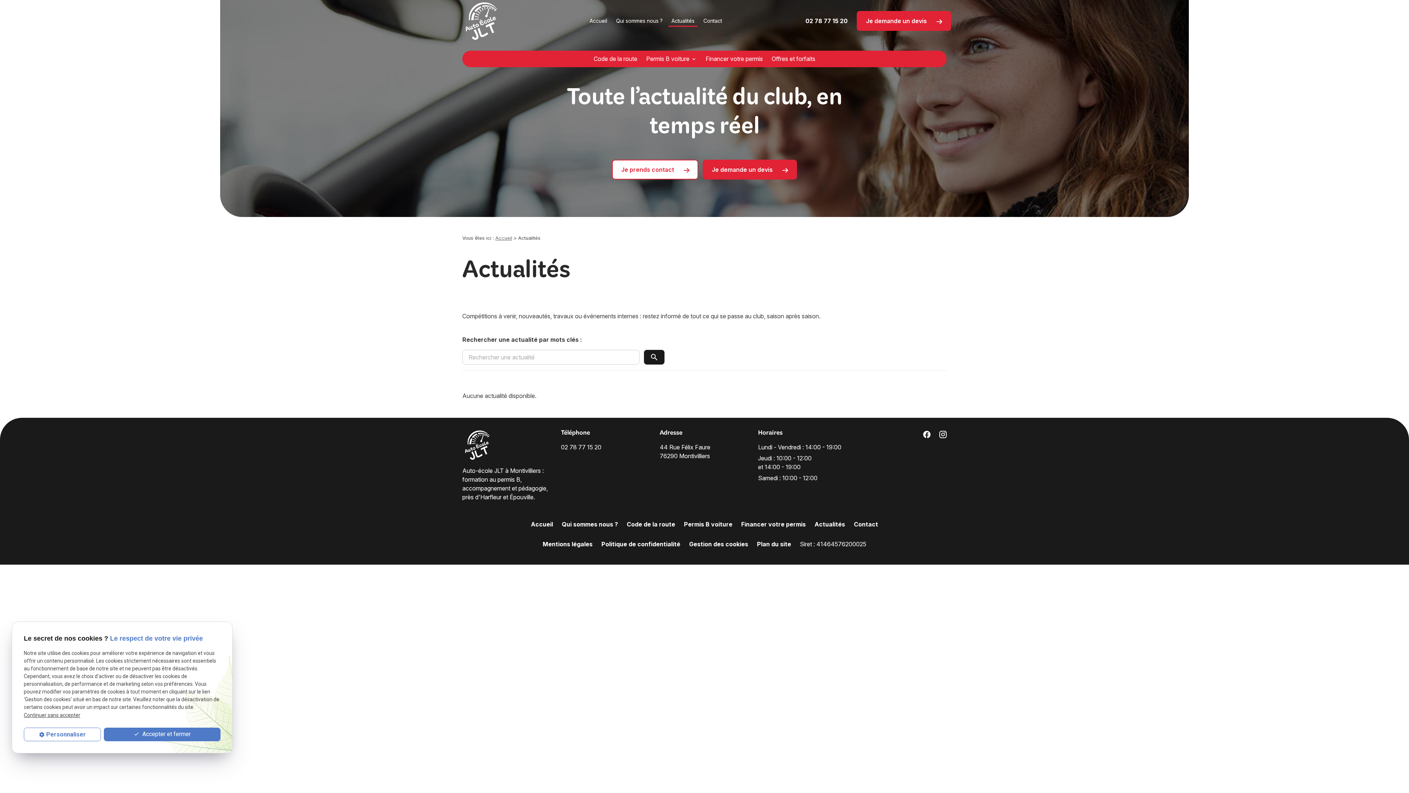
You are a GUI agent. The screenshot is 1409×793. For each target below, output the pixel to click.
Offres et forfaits (793, 58)
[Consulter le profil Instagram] (943, 434)
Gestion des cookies (718, 544)
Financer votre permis (734, 58)
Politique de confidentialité (640, 544)
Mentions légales (568, 544)
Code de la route (615, 58)
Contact (712, 21)
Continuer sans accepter (52, 715)
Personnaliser (66, 734)
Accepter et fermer (166, 734)
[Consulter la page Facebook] (927, 434)
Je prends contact (648, 169)
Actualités (683, 21)
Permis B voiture (667, 58)
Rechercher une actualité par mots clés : (522, 339)
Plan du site (774, 544)
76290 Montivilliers (686, 451)
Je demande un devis (897, 21)
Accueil (598, 21)
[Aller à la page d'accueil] (482, 21)
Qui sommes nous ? (639, 21)
